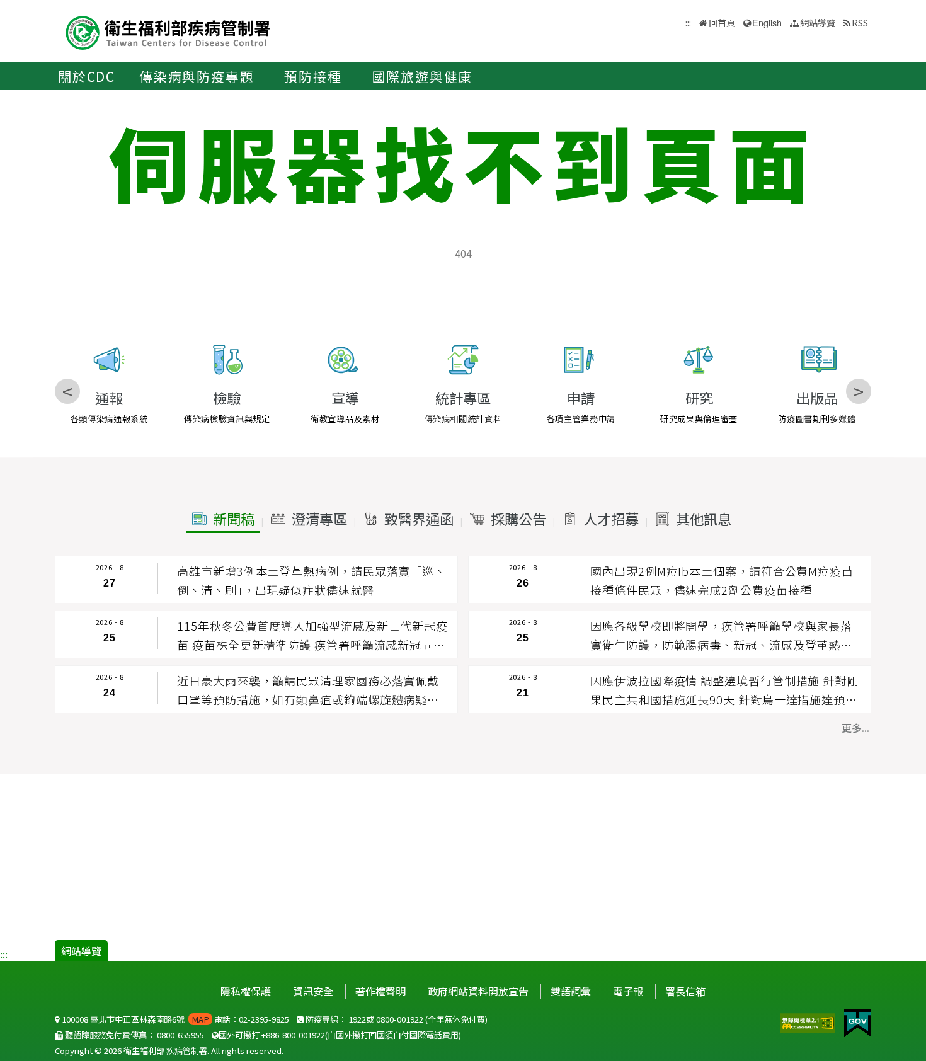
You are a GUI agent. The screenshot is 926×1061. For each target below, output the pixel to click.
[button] (223, 519)
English (767, 22)
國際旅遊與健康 (422, 76)
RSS (860, 22)
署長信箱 (685, 991)
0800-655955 (180, 1035)
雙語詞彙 (571, 991)
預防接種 (312, 76)
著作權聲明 (380, 991)
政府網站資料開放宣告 (478, 991)
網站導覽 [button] (817, 22)
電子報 (628, 991)
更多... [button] (855, 727)
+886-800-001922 (293, 1035)
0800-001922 (399, 1019)
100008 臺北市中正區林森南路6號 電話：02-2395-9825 (174, 1019)
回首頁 (722, 22)
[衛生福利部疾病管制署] (168, 31)
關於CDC (86, 76)
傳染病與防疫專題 (196, 76)
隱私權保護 (245, 991)
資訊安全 (313, 991)
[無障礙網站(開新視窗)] (809, 1021)
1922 (357, 1019)
